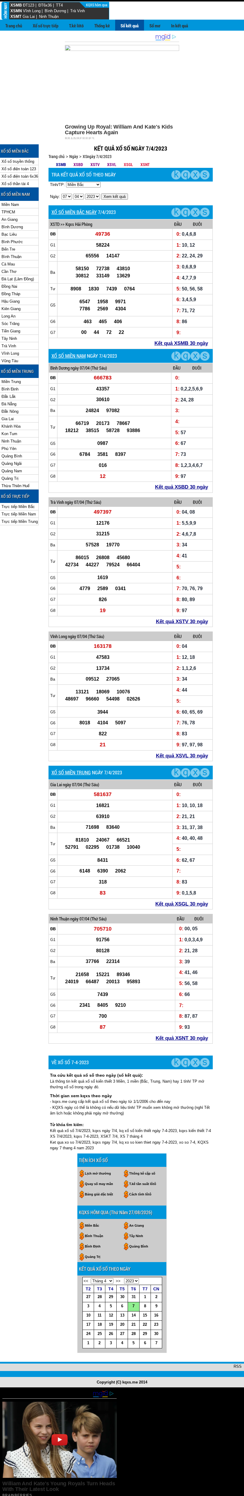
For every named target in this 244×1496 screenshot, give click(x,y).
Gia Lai (29, 16)
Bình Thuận (11, 256)
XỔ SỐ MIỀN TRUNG (71, 772)
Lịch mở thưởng (98, 1173)
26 (111, 1333)
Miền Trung (11, 381)
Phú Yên (8, 448)
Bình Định (9, 389)
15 (145, 1315)
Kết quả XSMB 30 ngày (181, 343)
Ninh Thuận (49, 16)
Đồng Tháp (10, 294)
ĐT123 (28, 5)
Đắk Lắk (8, 396)
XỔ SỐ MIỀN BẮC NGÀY (74, 212)
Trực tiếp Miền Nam (18, 514)
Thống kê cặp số (142, 1173)
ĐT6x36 (45, 5)
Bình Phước (12, 242)
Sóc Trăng (10, 323)
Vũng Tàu (9, 361)
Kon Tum (9, 434)
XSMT (15, 16)
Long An (8, 316)
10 (88, 1315)
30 (122, 1297)
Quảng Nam (11, 471)
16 (156, 1315)
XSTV (95, 164)
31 (134, 1297)
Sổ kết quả (130, 26)
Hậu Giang (10, 301)
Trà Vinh (77, 11)
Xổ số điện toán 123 (18, 169)
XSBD (78, 164)
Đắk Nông (9, 411)
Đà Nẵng (8, 404)
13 (122, 1315)
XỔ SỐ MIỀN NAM (68, 355)
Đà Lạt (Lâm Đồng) (17, 279)
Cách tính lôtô (140, 1194)
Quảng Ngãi (11, 463)
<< (86, 1281)
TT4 (59, 5)
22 (145, 1324)
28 (100, 1297)
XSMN (16, 11)
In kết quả (179, 26)
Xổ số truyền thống (17, 161)
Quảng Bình (11, 456)
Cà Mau (8, 264)
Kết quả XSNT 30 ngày (182, 1038)
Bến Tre (8, 249)
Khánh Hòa (11, 426)
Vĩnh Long (31, 11)
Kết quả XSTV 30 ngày (182, 621)
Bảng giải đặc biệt (99, 1194)
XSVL (111, 164)
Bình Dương (55, 11)
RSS (238, 1366)
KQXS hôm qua (97, 4)
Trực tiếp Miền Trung (19, 521)
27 (88, 1297)
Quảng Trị (9, 478)
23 (156, 1324)
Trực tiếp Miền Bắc (18, 506)
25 (100, 1333)
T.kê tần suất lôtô (142, 1184)
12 (111, 1315)
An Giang (9, 219)
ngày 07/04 (80, 368)
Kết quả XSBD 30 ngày (181, 487)
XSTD (55, 224)
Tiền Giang (10, 331)
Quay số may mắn (99, 1184)
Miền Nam (10, 204)
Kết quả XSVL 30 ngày (182, 756)
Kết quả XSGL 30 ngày (181, 904)
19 (111, 1324)
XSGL (128, 164)
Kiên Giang (11, 309)
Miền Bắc (92, 1225)
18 (100, 1324)
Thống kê (102, 26)
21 (134, 1324)
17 (88, 1324)
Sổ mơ (154, 26)
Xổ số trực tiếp (45, 26)
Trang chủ (13, 26)
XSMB (16, 5)
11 (99, 1315)
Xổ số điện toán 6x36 (19, 176)
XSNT (145, 164)
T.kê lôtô (76, 26)
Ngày (73, 156)
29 (111, 1297)
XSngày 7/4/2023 (97, 156)
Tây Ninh (9, 338)
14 (134, 1315)
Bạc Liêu (9, 234)
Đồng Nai (9, 286)
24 (88, 1333)
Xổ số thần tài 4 (15, 184)
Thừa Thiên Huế (15, 486)
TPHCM (8, 212)
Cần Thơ (9, 271)
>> (118, 1281)
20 (122, 1324)
